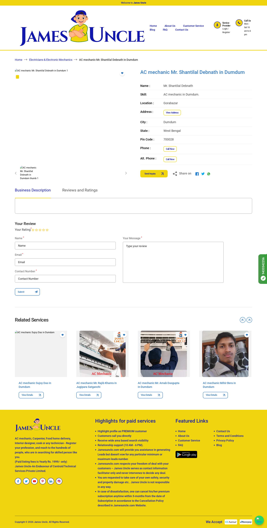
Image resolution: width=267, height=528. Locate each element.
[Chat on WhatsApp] (259, 520)
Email (19, 254)
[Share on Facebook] (197, 173)
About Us (170, 25)
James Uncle (41, 522)
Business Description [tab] (33, 190)
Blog (152, 29)
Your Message (132, 238)
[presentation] (15, 173)
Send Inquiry (149, 173)
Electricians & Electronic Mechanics (50, 59)
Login (224, 29)
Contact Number (26, 271)
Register (226, 32)
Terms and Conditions (230, 435)
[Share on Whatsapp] (208, 173)
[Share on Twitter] (203, 173)
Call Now (170, 149)
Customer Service (193, 25)
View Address (172, 112)
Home (153, 25)
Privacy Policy (225, 440)
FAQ (165, 29)
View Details (27, 395)
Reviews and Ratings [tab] (80, 190)
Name (19, 238)
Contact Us (181, 29)
